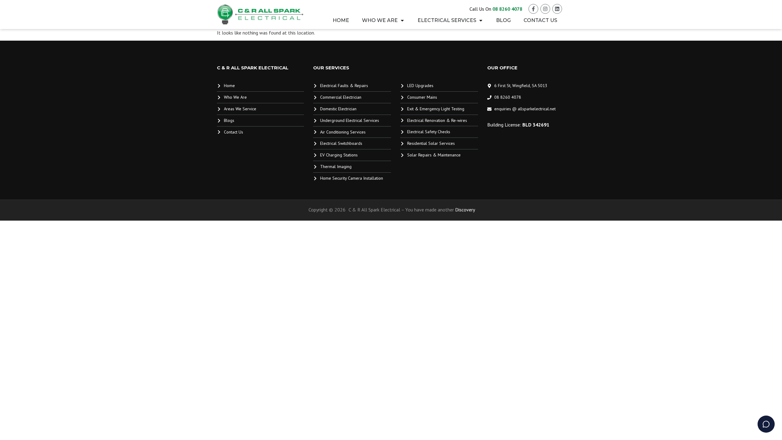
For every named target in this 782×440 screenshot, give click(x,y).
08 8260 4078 (507, 9)
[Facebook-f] (533, 9)
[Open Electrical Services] (480, 20)
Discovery (465, 210)
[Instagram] (545, 9)
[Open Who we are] (402, 20)
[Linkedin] (557, 9)
